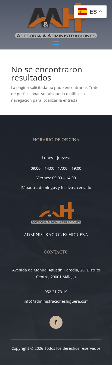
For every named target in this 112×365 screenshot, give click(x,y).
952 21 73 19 (56, 291)
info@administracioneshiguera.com (56, 301)
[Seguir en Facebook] (56, 322)
